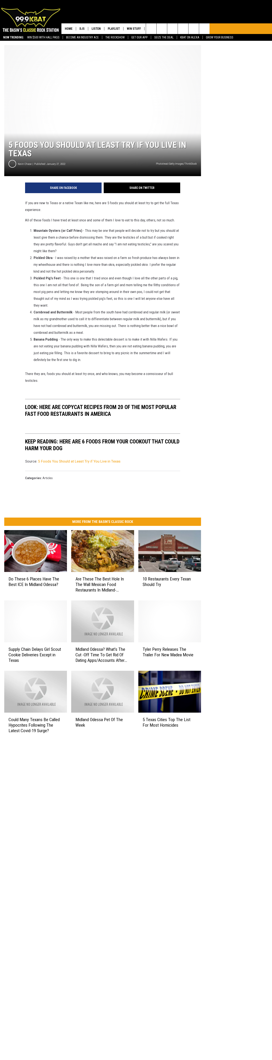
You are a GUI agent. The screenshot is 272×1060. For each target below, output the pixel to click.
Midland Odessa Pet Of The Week (99, 722)
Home (68, 28)
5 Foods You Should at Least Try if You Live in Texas (79, 461)
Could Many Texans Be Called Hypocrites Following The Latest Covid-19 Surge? (34, 725)
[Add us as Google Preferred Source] (162, 28)
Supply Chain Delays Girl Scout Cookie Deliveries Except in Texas (34, 655)
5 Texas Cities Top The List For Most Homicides (166, 722)
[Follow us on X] (204, 28)
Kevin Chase (24, 164)
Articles (47, 478)
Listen (96, 28)
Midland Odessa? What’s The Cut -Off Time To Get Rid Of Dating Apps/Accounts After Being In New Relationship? (100, 655)
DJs (82, 28)
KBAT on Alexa (189, 37)
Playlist (114, 28)
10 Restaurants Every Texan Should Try (167, 581)
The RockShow (115, 37)
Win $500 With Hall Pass (43, 37)
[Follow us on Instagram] (183, 28)
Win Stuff (134, 28)
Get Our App (139, 37)
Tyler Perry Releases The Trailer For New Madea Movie (168, 652)
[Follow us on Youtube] (193, 28)
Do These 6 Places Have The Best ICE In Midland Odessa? (33, 581)
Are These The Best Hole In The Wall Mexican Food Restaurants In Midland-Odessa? (99, 584)
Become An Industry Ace (82, 37)
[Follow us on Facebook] (172, 28)
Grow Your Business (219, 37)
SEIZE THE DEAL (164, 37)
